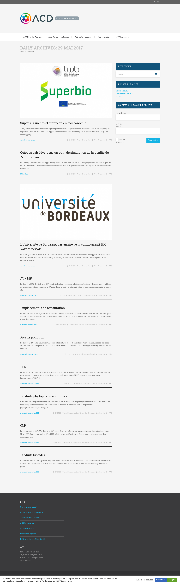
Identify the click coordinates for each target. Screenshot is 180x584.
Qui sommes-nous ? (28, 507)
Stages (118, 96)
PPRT (24, 367)
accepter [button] (172, 580)
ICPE (93, 383)
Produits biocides (32, 455)
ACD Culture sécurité (83, 37)
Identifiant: (120, 113)
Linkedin (158, 2)
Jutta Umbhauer (99, 140)
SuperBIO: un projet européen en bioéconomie (53, 123)
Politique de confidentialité (32, 539)
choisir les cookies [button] (144, 580)
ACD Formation (122, 37)
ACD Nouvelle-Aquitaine (32, 37)
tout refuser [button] (160, 580)
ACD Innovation (104, 37)
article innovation (85, 140)
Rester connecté (120, 141)
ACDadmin (101, 295)
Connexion (153, 140)
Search (156, 74)
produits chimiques (88, 413)
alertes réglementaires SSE (29, 295)
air (77, 354)
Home (22, 52)
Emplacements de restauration (42, 308)
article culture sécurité (75, 295)
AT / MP (26, 278)
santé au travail (89, 295)
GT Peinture (24, 174)
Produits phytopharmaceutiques (43, 396)
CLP (23, 426)
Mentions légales (28, 534)
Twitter (154, 2)
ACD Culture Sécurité (29, 518)
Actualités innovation (27, 140)
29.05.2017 (72, 140)
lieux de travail (90, 325)
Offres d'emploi (122, 91)
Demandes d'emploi (124, 94)
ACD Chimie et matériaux (58, 37)
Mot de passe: (119, 125)
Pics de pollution (32, 337)
